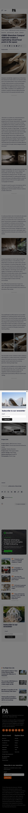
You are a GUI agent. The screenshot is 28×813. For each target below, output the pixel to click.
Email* (3, 414)
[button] (27, 391)
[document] (14, 406)
